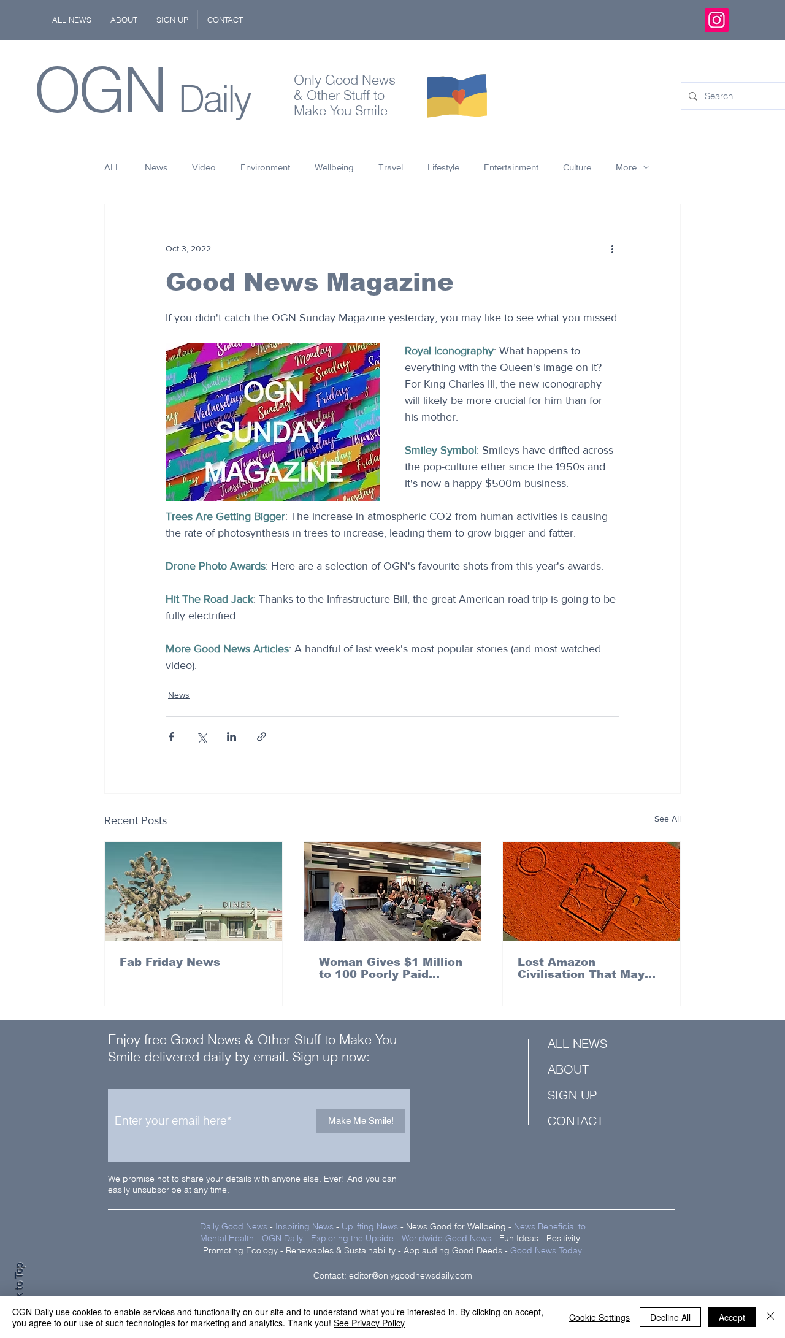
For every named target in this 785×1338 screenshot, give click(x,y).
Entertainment (511, 167)
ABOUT (568, 1069)
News (156, 167)
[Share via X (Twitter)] (201, 737)
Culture (577, 167)
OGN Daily (282, 1238)
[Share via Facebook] (171, 737)
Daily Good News (233, 1226)
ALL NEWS (577, 1043)
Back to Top (19, 1289)
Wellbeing (334, 167)
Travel (390, 167)
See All (667, 819)
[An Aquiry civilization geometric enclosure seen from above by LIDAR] (591, 891)
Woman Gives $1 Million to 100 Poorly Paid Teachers (390, 968)
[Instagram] (717, 20)
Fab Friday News (170, 962)
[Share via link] (261, 737)
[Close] (770, 1317)
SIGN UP (572, 1095)
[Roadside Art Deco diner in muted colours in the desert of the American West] (193, 891)
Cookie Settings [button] (599, 1317)
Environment (265, 167)
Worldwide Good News (446, 1238)
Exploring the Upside (353, 1238)
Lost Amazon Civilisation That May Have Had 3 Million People (581, 968)
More (626, 167)
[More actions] (612, 248)
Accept (732, 1317)
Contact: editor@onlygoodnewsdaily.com (392, 1275)
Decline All (670, 1317)
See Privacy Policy (369, 1323)
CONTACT (575, 1120)
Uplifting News (370, 1226)
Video (204, 167)
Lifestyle (443, 167)
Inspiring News (304, 1226)
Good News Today (546, 1250)
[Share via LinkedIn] (231, 737)
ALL (112, 167)
